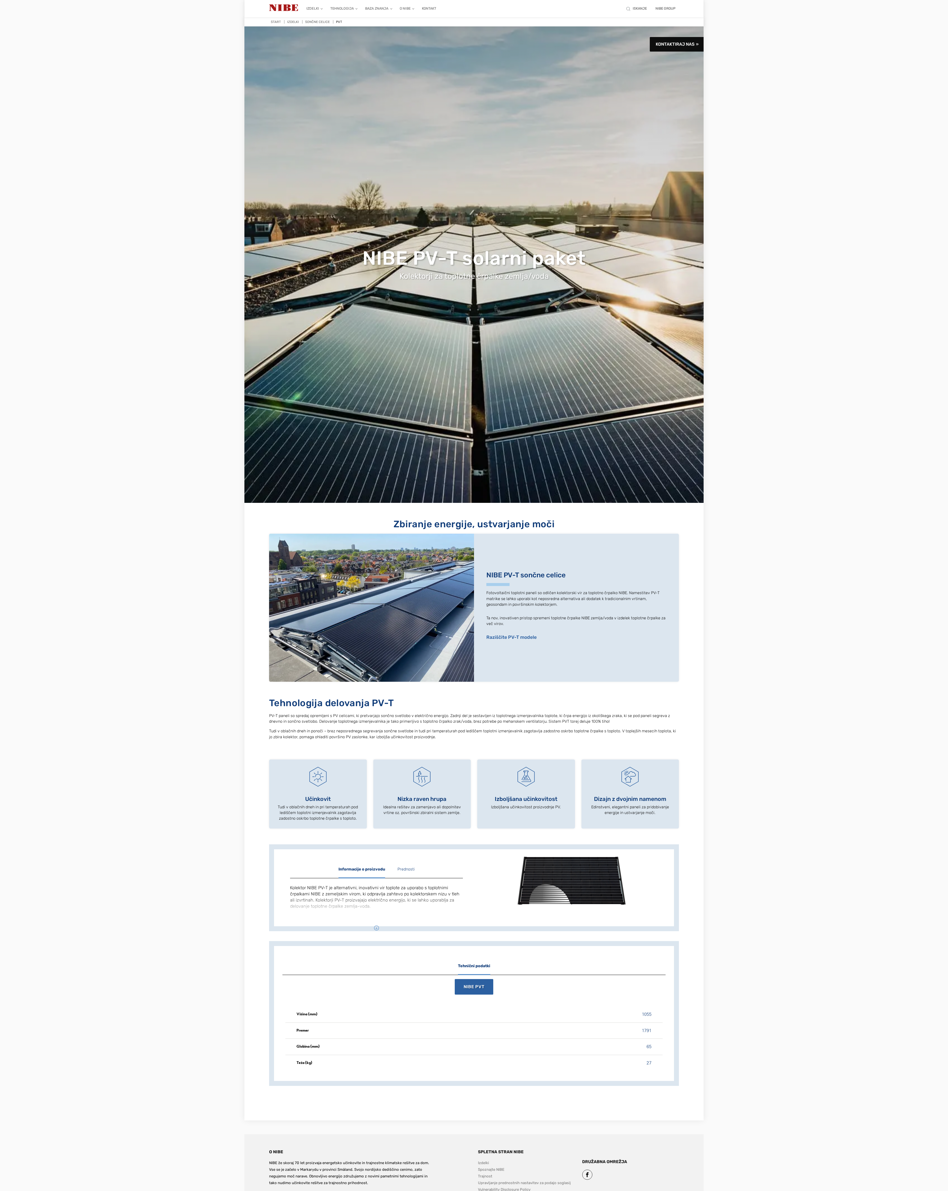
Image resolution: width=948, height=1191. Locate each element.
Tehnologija (342, 8)
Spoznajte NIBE (491, 1169)
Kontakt (429, 8)
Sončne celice (317, 22)
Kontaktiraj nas (675, 44)
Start (276, 22)
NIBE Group (665, 8)
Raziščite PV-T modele (511, 637)
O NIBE (405, 8)
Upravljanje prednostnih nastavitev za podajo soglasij (524, 1183)
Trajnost (485, 1176)
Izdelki (312, 8)
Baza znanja (376, 8)
